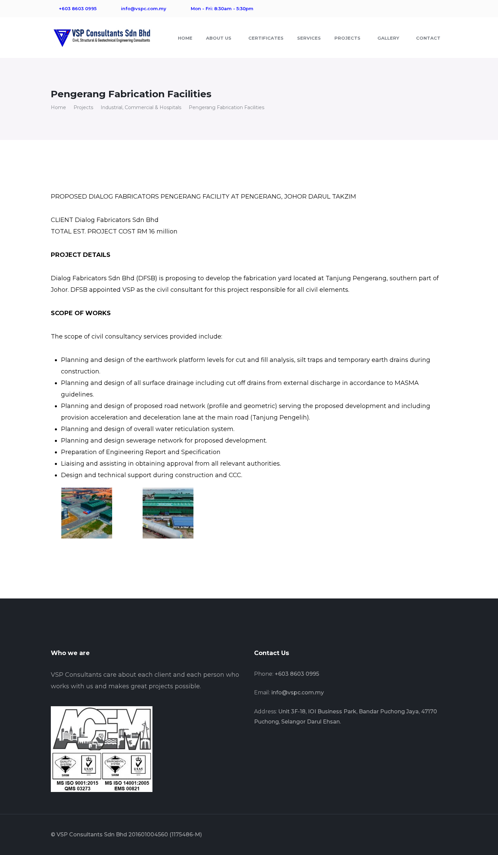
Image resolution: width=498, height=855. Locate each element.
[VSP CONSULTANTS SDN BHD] (101, 37)
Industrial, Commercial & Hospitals (141, 107)
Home (58, 107)
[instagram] (288, 744)
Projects (83, 107)
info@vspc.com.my (297, 692)
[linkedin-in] (272, 744)
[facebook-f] (256, 744)
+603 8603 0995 (297, 674)
